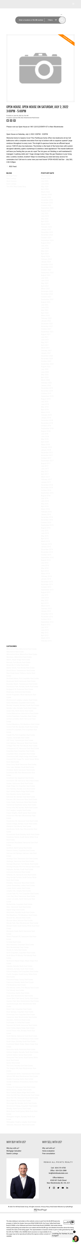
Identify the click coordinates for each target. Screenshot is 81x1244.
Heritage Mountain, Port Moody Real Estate (22, 864)
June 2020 (45, 372)
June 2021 (45, 340)
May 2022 (44, 310)
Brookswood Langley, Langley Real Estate (21, 700)
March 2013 (45, 606)
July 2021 (44, 337)
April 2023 (45, 286)
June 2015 (45, 533)
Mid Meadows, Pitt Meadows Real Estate (21, 915)
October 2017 (46, 458)
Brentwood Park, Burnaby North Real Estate (22, 687)
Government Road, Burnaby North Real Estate (22, 834)
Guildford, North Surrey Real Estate (19, 848)
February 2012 (46, 641)
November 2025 (47, 203)
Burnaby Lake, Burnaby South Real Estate (21, 708)
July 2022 (44, 305)
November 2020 (47, 359)
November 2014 (47, 552)
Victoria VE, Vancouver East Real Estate (20, 1087)
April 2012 (45, 635)
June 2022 (45, 307)
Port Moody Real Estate (15, 990)
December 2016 (47, 485)
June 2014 (45, 565)
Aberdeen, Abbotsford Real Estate (19, 657)
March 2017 (45, 477)
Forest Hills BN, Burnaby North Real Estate (22, 808)
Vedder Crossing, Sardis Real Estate (19, 1079)
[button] (49, 1188)
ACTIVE (56, 14)
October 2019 (46, 393)
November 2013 (47, 584)
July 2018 (44, 434)
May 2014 (44, 568)
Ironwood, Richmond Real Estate (18, 872)
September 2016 (47, 493)
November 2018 (47, 423)
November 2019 (47, 391)
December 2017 (47, 453)
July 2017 (44, 466)
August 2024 (45, 243)
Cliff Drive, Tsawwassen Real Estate (19, 740)
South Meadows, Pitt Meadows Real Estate (22, 1039)
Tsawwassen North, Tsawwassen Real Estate (23, 1074)
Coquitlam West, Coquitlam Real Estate (20, 754)
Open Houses (11, 181)
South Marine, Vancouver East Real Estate (21, 1036)
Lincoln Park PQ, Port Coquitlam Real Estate (22, 894)
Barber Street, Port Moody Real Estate (20, 668)
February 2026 (46, 195)
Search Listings (12, 1154)
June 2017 (45, 469)
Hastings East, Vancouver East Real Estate (22, 859)
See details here (12, 130)
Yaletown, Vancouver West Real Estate (20, 1125)
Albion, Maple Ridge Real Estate (18, 660)
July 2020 (44, 369)
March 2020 (45, 380)
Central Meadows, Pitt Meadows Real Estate (22, 724)
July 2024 (44, 246)
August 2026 (45, 178)
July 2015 (44, 531)
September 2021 (47, 332)
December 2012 (47, 614)
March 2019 (45, 412)
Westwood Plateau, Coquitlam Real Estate (21, 1106)
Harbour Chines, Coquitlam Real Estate (20, 851)
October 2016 (46, 490)
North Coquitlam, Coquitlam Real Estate (20, 953)
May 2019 (44, 407)
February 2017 (46, 479)
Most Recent (46, 176)
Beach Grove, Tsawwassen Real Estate (20, 671)
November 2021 (47, 326)
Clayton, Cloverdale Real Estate (17, 738)
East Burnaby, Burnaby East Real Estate (20, 789)
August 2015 (45, 528)
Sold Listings (11, 184)
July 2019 (44, 402)
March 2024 (45, 256)
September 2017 (47, 461)
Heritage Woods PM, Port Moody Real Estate (23, 867)
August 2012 (45, 625)
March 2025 (45, 224)
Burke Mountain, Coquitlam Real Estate (20, 703)
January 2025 (46, 230)
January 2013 (46, 611)
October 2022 (46, 297)
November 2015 (47, 520)
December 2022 (47, 291)
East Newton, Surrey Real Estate (18, 794)
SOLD (64, 14)
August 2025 (45, 211)
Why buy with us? (12, 1148)
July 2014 (44, 563)
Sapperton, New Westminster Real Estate (21, 1017)
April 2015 (45, 539)
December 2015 (47, 517)
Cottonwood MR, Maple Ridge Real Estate (21, 757)
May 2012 (44, 633)
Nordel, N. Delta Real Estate (16, 950)
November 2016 (47, 488)
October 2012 (46, 619)
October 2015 (46, 523)
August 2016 (45, 496)
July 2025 (44, 213)
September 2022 (47, 299)
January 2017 (46, 482)
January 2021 (46, 353)
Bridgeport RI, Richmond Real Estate (19, 689)
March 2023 (45, 289)
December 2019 (47, 388)
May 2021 (44, 342)
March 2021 (45, 348)
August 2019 (45, 399)
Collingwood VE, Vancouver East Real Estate (22, 748)
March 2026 (45, 192)
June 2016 (45, 501)
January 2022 (46, 321)
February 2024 (46, 259)
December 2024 (47, 232)
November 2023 (47, 267)
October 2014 (46, 555)
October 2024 (46, 238)
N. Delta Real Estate (13, 942)
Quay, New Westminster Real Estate (19, 996)
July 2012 (44, 627)
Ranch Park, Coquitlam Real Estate (19, 1009)
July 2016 (44, 498)
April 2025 (45, 221)
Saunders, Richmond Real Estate (18, 1020)
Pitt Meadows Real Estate (16, 985)
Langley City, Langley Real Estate (18, 891)
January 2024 (46, 262)
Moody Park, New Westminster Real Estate (22, 923)
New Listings (11, 178)
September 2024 (47, 240)
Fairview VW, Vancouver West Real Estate (21, 799)
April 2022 (45, 313)
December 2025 (47, 200)
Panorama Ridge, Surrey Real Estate (19, 980)
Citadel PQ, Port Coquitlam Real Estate (20, 735)
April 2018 (45, 442)
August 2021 (45, 334)
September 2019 (47, 396)
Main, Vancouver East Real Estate (18, 907)
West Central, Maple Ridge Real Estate (20, 1093)
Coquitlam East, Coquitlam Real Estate (20, 751)
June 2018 (45, 437)
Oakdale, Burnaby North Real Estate (19, 966)
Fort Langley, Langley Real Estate (18, 810)
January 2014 (46, 579)
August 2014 (45, 560)
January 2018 (46, 450)
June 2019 (45, 404)
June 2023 (45, 281)
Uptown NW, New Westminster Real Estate (26, 117)
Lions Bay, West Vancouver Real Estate (20, 896)
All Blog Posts (11, 176)
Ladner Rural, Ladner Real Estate (18, 888)
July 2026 (44, 181)
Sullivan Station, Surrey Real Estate (19, 1055)
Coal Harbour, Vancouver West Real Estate (21, 743)
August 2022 (45, 302)
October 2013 (46, 587)
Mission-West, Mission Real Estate (19, 920)
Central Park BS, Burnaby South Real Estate (22, 727)
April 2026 (45, 189)
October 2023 (46, 270)
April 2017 (45, 474)
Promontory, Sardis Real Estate (17, 993)
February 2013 (46, 609)
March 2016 (45, 509)
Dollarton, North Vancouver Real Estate (20, 770)
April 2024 (45, 254)
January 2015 (46, 547)
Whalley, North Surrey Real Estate (18, 1109)
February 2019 (46, 415)
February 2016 (46, 512)
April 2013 (45, 603)
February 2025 (46, 227)
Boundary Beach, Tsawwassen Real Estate (22, 684)
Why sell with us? (48, 1148)
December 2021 (47, 324)
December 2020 (47, 356)
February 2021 (46, 351)
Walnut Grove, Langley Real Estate (19, 1090)
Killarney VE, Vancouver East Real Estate (21, 875)
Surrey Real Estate (13, 1063)
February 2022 (46, 318)
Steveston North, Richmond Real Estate (20, 1049)
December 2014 (47, 549)
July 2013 (44, 595)
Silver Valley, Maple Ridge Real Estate (20, 1028)
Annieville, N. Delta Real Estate (17, 665)
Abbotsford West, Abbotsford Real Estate (21, 654)
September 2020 (47, 364)
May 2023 (44, 283)
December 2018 (47, 420)
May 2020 (44, 375)
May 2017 (44, 471)
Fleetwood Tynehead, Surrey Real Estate (21, 805)
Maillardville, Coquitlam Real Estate (19, 904)
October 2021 (46, 329)
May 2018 (44, 439)
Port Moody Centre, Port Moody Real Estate (22, 988)
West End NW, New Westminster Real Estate (22, 1095)
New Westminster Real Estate (17, 947)
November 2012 (47, 617)
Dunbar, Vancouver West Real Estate (19, 783)
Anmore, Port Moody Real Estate (18, 662)
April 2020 (45, 377)
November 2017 (47, 455)
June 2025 (45, 216)
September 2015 (47, 525)
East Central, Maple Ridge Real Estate (20, 791)
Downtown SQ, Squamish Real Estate (20, 778)
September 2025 (47, 208)
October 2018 (46, 426)
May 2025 (44, 219)
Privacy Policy (45, 1206)
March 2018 (45, 445)
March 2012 (45, 638)
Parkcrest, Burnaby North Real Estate (20, 982)
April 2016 (45, 506)
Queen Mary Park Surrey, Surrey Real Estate (22, 998)
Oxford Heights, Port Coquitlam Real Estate (22, 972)
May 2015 (44, 536)
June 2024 (45, 248)
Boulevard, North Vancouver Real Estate (21, 681)
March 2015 (45, 541)
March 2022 (45, 316)
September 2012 (47, 622)
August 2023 (45, 275)
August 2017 (45, 463)
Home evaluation (48, 1151)
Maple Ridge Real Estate (15, 910)
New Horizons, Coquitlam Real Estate (20, 945)
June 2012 (45, 630)
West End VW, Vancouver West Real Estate (22, 1098)
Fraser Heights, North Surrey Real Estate (21, 813)
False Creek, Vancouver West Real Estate (21, 802)
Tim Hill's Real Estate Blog (16, 187)
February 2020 (46, 383)
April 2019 (45, 410)
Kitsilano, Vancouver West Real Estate (20, 883)
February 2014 (46, 576)
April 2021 (45, 345)
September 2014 (47, 558)
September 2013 (47, 590)
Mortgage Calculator (13, 1151)
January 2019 (46, 418)
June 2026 (45, 184)
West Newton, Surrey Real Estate (18, 1101)
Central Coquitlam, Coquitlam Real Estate (21, 716)
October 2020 (46, 361)
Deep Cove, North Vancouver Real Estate (21, 765)
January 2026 (46, 197)
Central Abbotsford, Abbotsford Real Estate (22, 713)
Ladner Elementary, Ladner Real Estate (20, 886)
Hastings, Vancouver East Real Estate (20, 861)
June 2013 (45, 598)
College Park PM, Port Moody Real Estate (21, 746)
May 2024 (44, 251)
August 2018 (45, 431)
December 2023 (47, 264)
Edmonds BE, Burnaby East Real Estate (20, 797)
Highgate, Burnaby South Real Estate (19, 869)
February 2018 (46, 447)
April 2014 (45, 571)
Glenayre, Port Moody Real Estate (18, 826)
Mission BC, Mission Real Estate (18, 918)
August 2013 (45, 592)
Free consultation (48, 1154)
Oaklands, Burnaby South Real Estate (19, 969)
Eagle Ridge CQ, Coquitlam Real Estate (20, 786)
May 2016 (44, 504)
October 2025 (46, 205)
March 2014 (45, 574)
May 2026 (44, 187)
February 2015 (46, 544)
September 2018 (47, 428)
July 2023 (44, 278)
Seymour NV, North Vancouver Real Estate (21, 1025)
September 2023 (47, 273)
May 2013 (44, 600)
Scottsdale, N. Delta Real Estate (18, 1023)
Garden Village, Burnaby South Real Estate (21, 824)
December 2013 (47, 582)
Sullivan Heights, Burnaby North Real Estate (22, 1052)
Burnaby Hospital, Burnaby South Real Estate (22, 705)
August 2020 (45, 367)
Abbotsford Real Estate (15, 652)
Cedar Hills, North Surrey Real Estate (19, 711)
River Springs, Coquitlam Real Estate (19, 1012)
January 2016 (46, 514)
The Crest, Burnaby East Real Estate (19, 1066)
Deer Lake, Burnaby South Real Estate (20, 767)
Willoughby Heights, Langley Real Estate (21, 1122)
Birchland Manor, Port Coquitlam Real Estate (22, 679)
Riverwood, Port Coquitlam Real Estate (20, 1015)
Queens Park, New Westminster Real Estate (22, 1001)
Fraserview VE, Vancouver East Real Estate (22, 821)
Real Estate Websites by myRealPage (61, 1206)
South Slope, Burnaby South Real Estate (21, 1041)
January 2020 (46, 385)
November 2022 (47, 294)
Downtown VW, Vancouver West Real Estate (22, 781)
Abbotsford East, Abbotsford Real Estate (21, 649)
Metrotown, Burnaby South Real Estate (20, 912)
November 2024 (47, 235)
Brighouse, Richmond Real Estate (18, 692)
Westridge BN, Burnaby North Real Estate (21, 1103)
